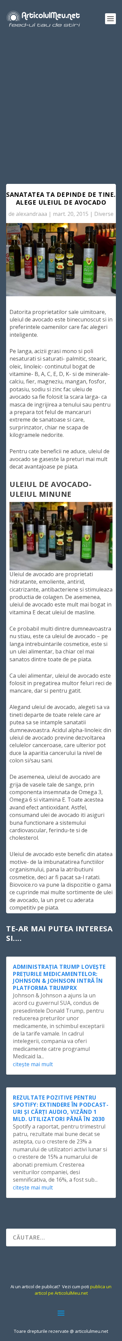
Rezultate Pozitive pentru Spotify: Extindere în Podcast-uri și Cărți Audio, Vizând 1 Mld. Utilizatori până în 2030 (60, 1108)
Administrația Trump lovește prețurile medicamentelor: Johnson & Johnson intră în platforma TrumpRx (59, 977)
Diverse (104, 214)
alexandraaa (31, 214)
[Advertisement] (61, 102)
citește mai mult (33, 1064)
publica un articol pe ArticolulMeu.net (73, 1289)
